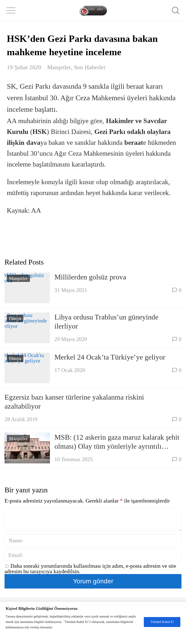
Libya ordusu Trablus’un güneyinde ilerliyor (106, 321)
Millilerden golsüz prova (90, 277)
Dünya (15, 318)
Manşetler (59, 67)
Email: (15, 555)
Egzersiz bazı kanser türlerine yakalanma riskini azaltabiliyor (74, 401)
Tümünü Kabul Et (162, 622)
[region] (93, 618)
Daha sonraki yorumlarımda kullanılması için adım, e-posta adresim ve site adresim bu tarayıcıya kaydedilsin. (90, 568)
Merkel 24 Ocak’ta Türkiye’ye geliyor (109, 357)
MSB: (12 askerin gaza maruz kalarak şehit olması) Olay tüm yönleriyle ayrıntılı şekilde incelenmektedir (116, 442)
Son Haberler (90, 67)
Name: (16, 540)
